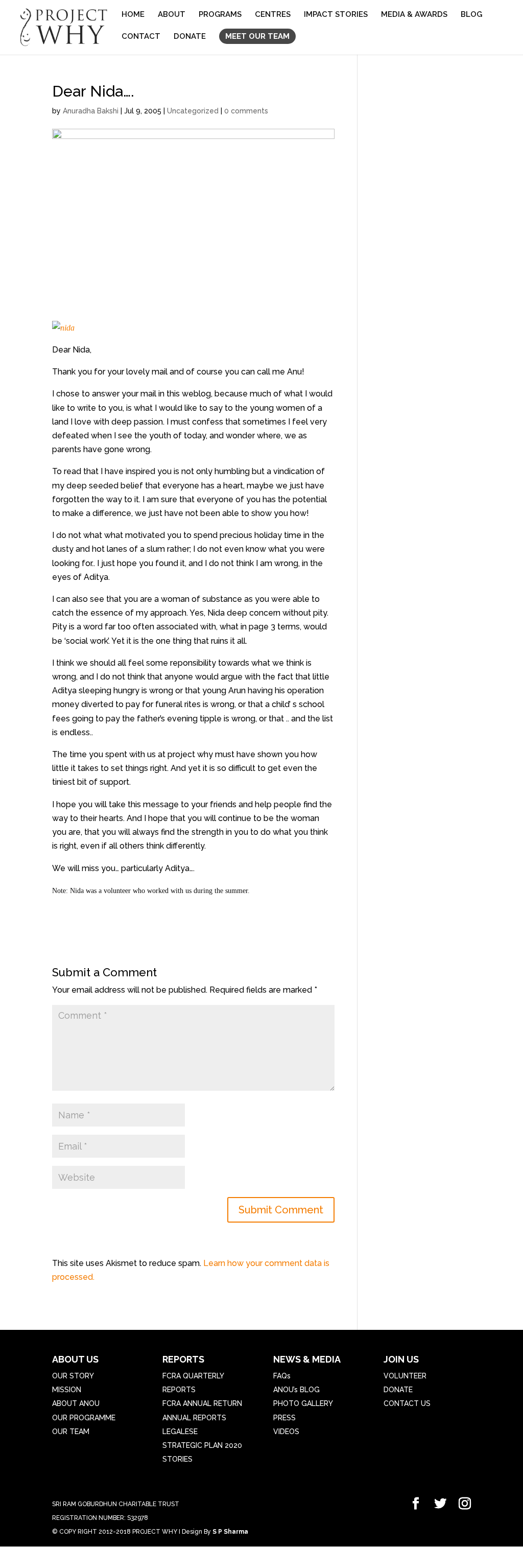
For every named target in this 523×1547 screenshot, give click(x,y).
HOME (133, 15)
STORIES (177, 1459)
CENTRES (273, 15)
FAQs (282, 1376)
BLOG (471, 15)
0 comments (246, 111)
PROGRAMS (220, 15)
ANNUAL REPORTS (194, 1418)
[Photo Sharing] (63, 327)
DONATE (190, 37)
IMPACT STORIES (336, 15)
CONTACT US (407, 1403)
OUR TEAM (70, 1431)
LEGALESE (180, 1431)
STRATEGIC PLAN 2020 (202, 1445)
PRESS (284, 1418)
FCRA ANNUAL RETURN (202, 1403)
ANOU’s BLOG (296, 1390)
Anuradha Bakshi (90, 111)
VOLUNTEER (405, 1376)
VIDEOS (286, 1431)
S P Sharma (230, 1531)
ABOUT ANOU (76, 1403)
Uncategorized (193, 111)
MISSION (66, 1390)
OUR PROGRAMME (83, 1418)
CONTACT (141, 37)
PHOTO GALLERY (303, 1403)
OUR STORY (73, 1376)
